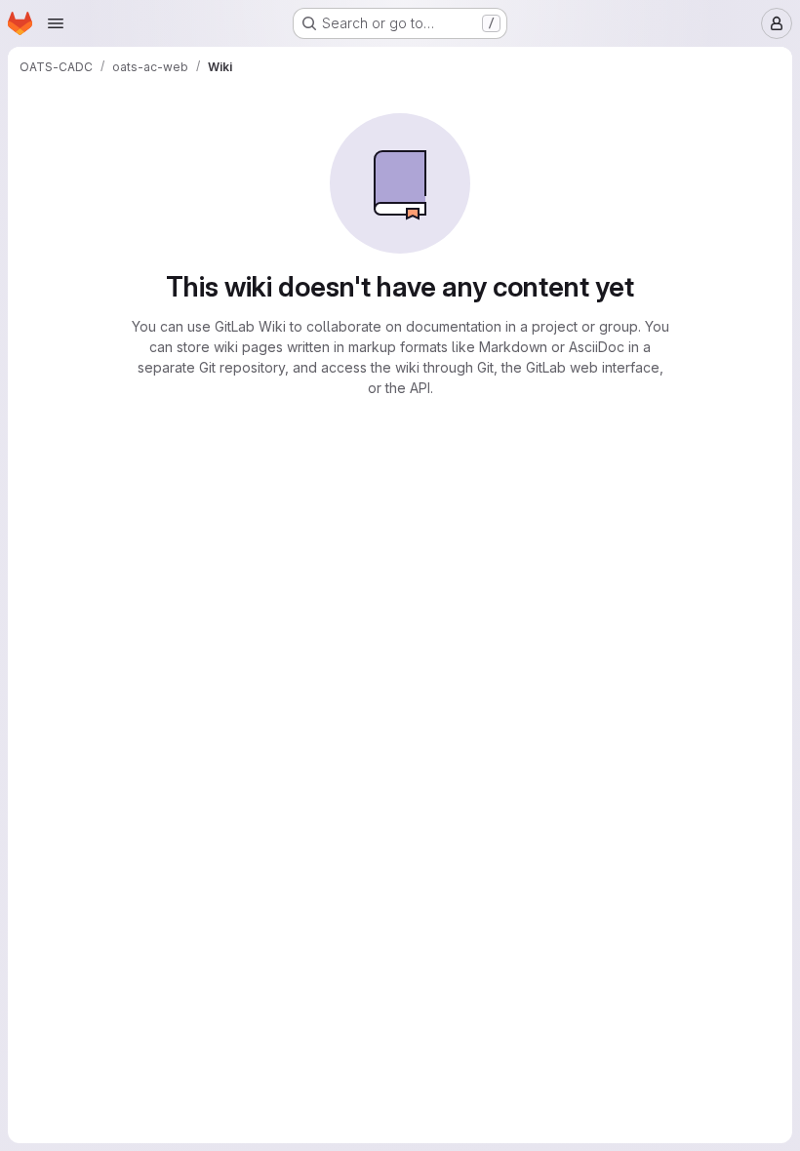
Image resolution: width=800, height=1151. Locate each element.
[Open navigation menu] (55, 23)
